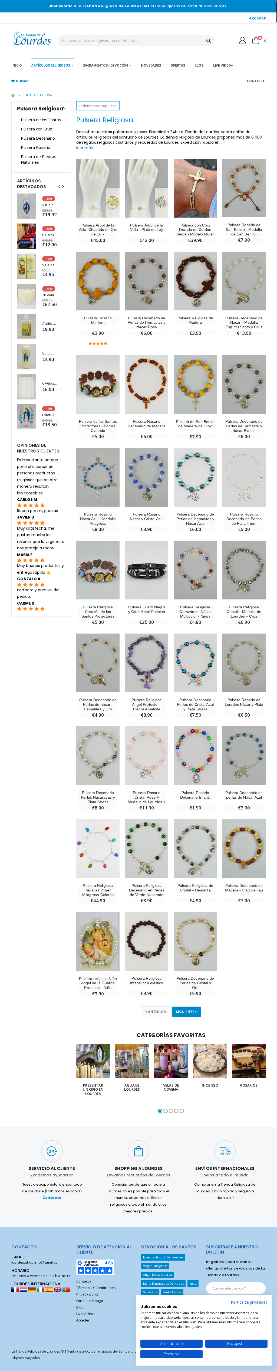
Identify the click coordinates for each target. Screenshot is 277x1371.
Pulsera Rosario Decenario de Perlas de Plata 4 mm (244, 519)
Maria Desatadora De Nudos (163, 1283)
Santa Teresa (172, 1292)
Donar (22, 81)
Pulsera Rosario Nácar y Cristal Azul (146, 516)
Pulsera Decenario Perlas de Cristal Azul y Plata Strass (195, 704)
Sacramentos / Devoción (105, 65)
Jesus (193, 1283)
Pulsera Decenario (38, 138)
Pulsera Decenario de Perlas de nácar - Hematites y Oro (98, 704)
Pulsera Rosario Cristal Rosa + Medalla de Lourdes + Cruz (146, 799)
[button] (259, 40)
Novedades (151, 65)
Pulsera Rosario (35, 147)
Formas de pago (89, 1300)
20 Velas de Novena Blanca (50, 295)
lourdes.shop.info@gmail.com (36, 1262)
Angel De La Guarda (157, 1274)
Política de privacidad (249, 1302)
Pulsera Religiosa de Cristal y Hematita (195, 887)
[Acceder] (242, 40)
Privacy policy (87, 1294)
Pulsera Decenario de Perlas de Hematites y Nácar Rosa (147, 322)
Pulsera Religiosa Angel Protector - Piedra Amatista (146, 704)
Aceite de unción (50, 323)
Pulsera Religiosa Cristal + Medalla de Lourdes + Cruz (244, 611)
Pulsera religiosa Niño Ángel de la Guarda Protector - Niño (98, 983)
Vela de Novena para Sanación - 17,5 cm (50, 353)
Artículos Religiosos (50, 65)
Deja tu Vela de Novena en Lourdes (50, 235)
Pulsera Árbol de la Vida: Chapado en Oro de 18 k (97, 230)
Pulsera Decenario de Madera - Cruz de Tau (244, 887)
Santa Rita (150, 1292)
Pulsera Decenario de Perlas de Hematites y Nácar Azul (195, 519)
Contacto (256, 81)
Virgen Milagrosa (155, 1266)
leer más (84, 147)
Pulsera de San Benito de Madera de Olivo (195, 423)
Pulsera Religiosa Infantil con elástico (146, 980)
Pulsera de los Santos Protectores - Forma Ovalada (98, 426)
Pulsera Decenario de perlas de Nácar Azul (244, 795)
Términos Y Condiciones (96, 1287)
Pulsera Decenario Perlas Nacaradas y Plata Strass (98, 797)
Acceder (257, 18)
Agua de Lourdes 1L (50, 205)
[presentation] (73, 1079)
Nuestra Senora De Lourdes (163, 1257)
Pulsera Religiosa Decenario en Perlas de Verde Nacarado (146, 890)
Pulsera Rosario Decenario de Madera (146, 423)
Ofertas (177, 65)
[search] (208, 40)
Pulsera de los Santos (41, 119)
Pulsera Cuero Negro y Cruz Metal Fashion (146, 609)
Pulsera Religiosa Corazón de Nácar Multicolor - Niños (195, 611)
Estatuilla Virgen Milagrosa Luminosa (50, 415)
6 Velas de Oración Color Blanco (50, 383)
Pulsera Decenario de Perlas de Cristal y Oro (195, 983)
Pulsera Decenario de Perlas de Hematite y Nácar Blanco (244, 426)
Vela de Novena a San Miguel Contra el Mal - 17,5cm (50, 265)
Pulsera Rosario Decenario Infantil (195, 795)
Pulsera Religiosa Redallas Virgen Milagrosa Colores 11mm (98, 892)
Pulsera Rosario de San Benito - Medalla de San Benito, (244, 229)
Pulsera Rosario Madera (98, 320)
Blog (199, 65)
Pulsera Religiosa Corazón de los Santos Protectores (97, 611)
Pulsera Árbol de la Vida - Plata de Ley (146, 227)
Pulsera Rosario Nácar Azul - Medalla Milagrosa (98, 519)
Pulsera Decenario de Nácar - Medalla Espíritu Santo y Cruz (244, 322)
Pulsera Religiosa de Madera (195, 320)
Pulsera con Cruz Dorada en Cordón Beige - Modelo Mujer (195, 230)
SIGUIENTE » (186, 1011)
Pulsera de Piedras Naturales (38, 159)
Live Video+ (223, 65)
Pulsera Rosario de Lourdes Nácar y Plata (244, 702)
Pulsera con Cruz (36, 129)
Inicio (16, 65)
